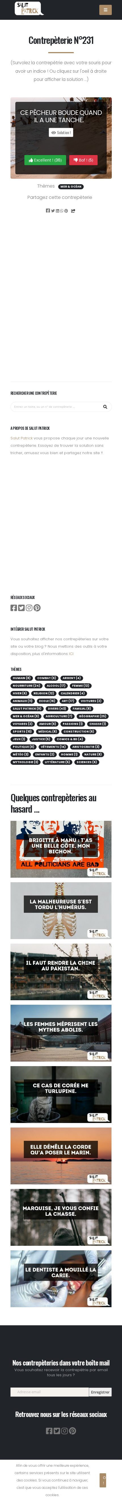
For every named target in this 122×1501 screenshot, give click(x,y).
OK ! (104, 1480)
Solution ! (63, 132)
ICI (71, 653)
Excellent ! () (47, 160)
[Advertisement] (61, 305)
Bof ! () (85, 160)
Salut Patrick (21, 438)
